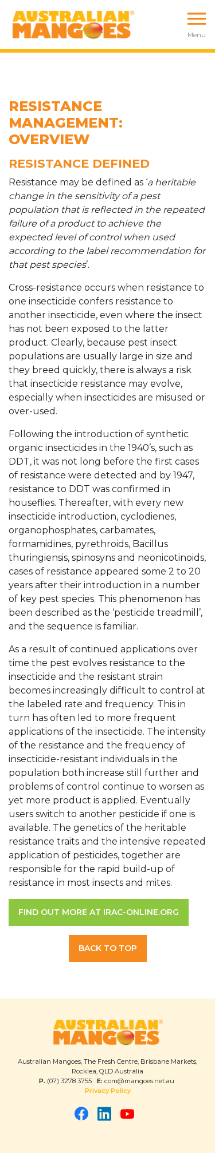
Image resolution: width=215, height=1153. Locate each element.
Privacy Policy (108, 1091)
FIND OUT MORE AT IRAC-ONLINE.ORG (98, 912)
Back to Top (108, 948)
